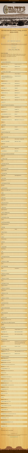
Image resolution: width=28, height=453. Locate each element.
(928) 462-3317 (17, 0)
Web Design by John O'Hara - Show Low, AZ (21, 451)
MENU (14, 2)
